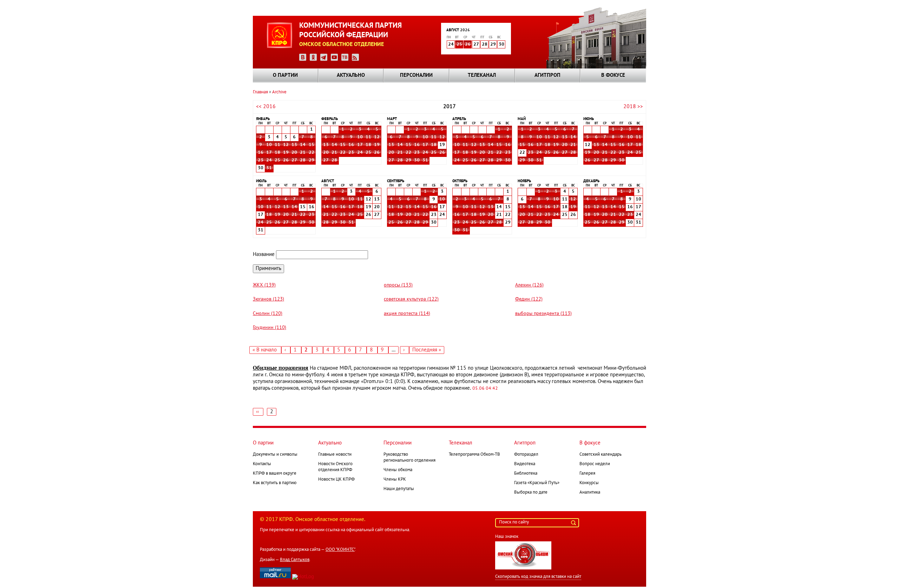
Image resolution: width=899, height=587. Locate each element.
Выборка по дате (530, 492)
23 (260, 160)
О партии (285, 75)
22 (311, 153)
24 (269, 160)
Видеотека (524, 464)
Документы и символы (275, 455)
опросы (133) (398, 285)
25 (459, 44)
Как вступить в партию (274, 483)
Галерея (587, 473)
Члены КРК (394, 479)
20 (294, 153)
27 (294, 160)
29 (311, 160)
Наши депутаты (398, 489)
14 (303, 145)
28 (303, 160)
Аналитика (589, 492)
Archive (279, 92)
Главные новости (335, 455)
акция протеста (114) (407, 313)
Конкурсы (589, 483)
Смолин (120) (267, 313)
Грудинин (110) (269, 327)
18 (277, 153)
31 (269, 168)
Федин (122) (529, 299)
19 (286, 153)
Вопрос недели (594, 464)
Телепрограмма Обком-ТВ (474, 455)
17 (269, 153)
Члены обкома (397, 470)
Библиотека (525, 473)
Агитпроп (547, 75)
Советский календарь (600, 455)
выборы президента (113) (543, 313)
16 (260, 153)
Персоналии (416, 75)
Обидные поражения (280, 367)
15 (311, 145)
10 (269, 145)
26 (468, 44)
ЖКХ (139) (264, 285)
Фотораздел (526, 455)
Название (264, 254)
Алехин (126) (529, 285)
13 (294, 145)
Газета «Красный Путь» (536, 483)
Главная (260, 92)
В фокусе (613, 75)
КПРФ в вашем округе (274, 473)
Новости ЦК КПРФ (336, 479)
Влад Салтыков (294, 560)
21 (303, 153)
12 (286, 145)
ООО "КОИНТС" (340, 550)
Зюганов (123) (268, 299)
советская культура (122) (411, 299)
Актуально (351, 75)
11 (277, 145)
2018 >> (633, 106)
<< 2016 (266, 106)
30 (417, 160)
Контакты (262, 464)
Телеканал (482, 75)
